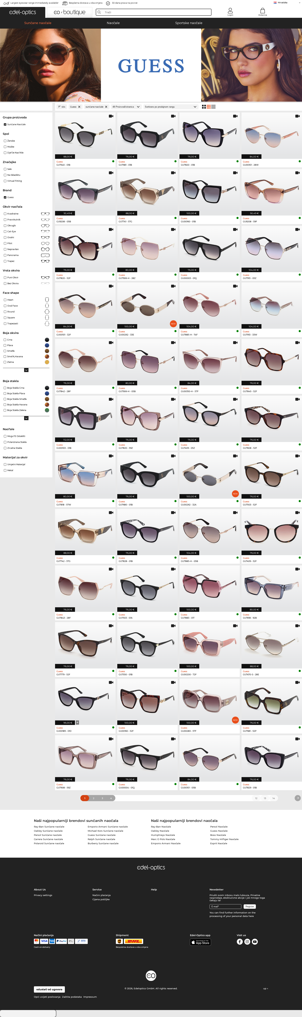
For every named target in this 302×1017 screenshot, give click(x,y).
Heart (10, 299)
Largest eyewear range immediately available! (34, 3)
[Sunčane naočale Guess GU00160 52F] (147, 700)
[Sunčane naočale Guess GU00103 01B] (85, 417)
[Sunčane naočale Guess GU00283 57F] (209, 700)
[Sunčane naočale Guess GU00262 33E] (147, 303)
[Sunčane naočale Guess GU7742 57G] (85, 530)
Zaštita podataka (72, 996)
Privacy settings (43, 895)
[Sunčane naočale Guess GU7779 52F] (85, 643)
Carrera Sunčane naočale (48, 839)
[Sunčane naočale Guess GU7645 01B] (85, 133)
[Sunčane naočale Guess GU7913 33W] (272, 303)
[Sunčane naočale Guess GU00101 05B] (209, 756)
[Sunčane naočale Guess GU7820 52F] (85, 247)
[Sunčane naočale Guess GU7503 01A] (147, 586)
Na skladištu (13, 175)
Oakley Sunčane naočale (48, 830)
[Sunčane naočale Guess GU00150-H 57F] (209, 360)
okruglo (11, 225)
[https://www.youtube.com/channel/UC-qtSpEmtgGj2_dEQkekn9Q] (255, 942)
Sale (9, 169)
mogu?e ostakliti (16, 436)
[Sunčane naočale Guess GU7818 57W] (85, 473)
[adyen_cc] (36, 941)
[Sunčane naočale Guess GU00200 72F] (209, 643)
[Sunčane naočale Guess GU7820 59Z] (147, 417)
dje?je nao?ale (15, 152)
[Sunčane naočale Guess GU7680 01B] (147, 473)
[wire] (81, 941)
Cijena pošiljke (101, 899)
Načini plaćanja (101, 895)
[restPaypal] (61, 941)
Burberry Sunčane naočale (103, 843)
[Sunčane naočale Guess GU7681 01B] (147, 133)
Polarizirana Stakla (17, 442)
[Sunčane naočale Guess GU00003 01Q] (209, 247)
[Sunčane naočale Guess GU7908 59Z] (85, 756)
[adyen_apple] (71, 941)
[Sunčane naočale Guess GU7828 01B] (147, 530)
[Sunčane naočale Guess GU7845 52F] (272, 360)
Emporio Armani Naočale (166, 843)
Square (11, 317)
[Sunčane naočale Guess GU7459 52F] (272, 530)
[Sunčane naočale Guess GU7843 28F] (85, 586)
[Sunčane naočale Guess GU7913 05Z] (272, 247)
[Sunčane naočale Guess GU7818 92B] (272, 586)
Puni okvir (12, 277)
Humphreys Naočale (163, 835)
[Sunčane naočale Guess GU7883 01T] (209, 586)
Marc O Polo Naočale (163, 839)
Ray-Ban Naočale (161, 826)
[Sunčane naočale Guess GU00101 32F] (85, 303)
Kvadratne (12, 213)
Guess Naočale (219, 830)
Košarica (262, 15)
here (251, 916)
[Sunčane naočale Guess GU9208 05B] (85, 190)
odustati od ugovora (49, 989)
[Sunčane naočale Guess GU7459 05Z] (209, 417)
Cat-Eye (11, 231)
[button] (22, 12)
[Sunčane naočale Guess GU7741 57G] (147, 190)
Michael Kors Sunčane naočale (105, 830)
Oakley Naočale (160, 830)
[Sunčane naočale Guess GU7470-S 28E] (272, 643)
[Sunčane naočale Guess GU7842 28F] (85, 360)
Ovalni (10, 237)
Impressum (90, 996)
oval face (12, 305)
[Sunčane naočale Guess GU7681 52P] (272, 700)
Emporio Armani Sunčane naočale (108, 826)
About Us (40, 889)
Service (97, 889)
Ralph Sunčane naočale (101, 839)
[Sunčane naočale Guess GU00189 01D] (85, 700)
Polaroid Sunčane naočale (49, 843)
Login (230, 15)
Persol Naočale (219, 826)
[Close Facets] (26, 107)
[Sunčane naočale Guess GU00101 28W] (272, 133)
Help (154, 889)
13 (265, 798)
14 (273, 798)
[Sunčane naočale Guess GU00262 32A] (209, 473)
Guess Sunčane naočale (102, 835)
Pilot (9, 243)
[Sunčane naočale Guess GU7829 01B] (272, 756)
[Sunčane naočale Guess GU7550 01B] (147, 643)
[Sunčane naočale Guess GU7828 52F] (272, 417)
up (265, 988)
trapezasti (12, 323)
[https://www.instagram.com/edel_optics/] (247, 942)
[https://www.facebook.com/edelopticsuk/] (240, 942)
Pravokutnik (13, 219)
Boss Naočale (218, 835)
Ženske (11, 140)
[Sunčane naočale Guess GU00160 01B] (209, 190)
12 (256, 798)
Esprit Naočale (218, 843)
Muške (10, 146)
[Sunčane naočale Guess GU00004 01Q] (147, 756)
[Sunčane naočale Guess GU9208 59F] (272, 190)
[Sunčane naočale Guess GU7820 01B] (209, 133)
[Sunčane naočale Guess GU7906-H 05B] (147, 360)
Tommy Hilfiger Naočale (224, 839)
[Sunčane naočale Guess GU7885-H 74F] (209, 303)
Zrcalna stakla (14, 448)
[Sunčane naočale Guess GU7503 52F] (272, 473)
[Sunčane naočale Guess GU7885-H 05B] (209, 530)
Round (11, 311)
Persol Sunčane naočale (48, 835)
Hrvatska (282, 2)
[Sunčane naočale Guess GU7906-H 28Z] (147, 247)
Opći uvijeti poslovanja (47, 996)
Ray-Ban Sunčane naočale (49, 826)
